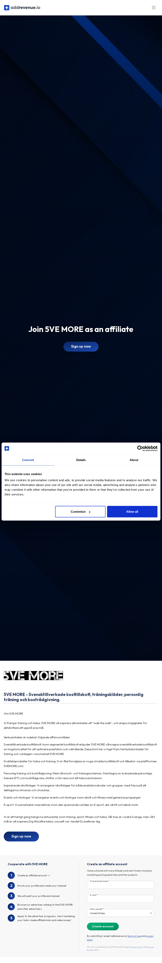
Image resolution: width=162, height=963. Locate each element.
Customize (78, 511)
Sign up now (81, 346)
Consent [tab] (28, 459)
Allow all (132, 511)
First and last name (99, 881)
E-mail (93, 895)
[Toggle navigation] (153, 8)
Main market (96, 909)
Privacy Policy (136, 947)
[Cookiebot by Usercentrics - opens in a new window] (140, 448)
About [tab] (134, 459)
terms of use (134, 935)
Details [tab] (81, 459)
